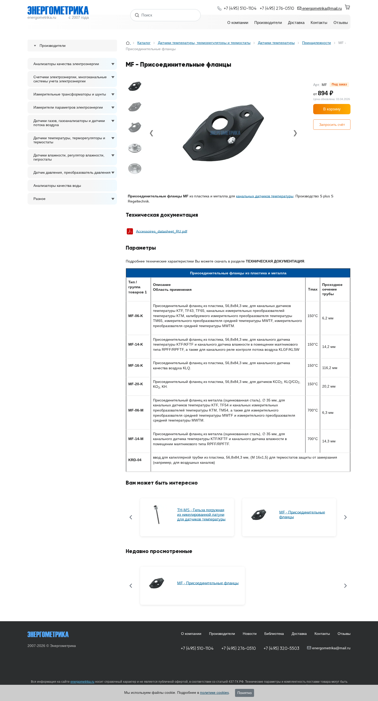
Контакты (322, 634)
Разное (39, 199)
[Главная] (128, 43)
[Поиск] (137, 15)
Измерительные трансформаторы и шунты (69, 94)
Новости (250, 634)
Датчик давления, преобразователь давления (72, 172)
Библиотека (274, 634)
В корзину (332, 109)
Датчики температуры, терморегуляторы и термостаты (69, 140)
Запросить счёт (332, 124)
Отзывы (344, 634)
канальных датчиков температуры (264, 196)
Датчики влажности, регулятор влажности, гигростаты (68, 157)
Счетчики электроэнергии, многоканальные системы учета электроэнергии (70, 79)
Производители (222, 634)
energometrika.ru (82, 682)
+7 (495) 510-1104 (197, 648)
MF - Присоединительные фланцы (302, 514)
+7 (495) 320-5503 (281, 648)
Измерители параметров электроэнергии (68, 107)
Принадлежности (316, 43)
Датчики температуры (276, 43)
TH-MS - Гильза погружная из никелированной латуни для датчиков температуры (201, 514)
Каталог (143, 43)
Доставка (299, 634)
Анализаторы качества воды (57, 185)
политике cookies (214, 692)
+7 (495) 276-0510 (238, 648)
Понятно (244, 693)
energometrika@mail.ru (321, 8)
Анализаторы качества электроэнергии (66, 64)
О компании (191, 634)
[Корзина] (347, 7)
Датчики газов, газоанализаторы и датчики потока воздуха (69, 123)
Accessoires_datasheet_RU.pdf (161, 231)
